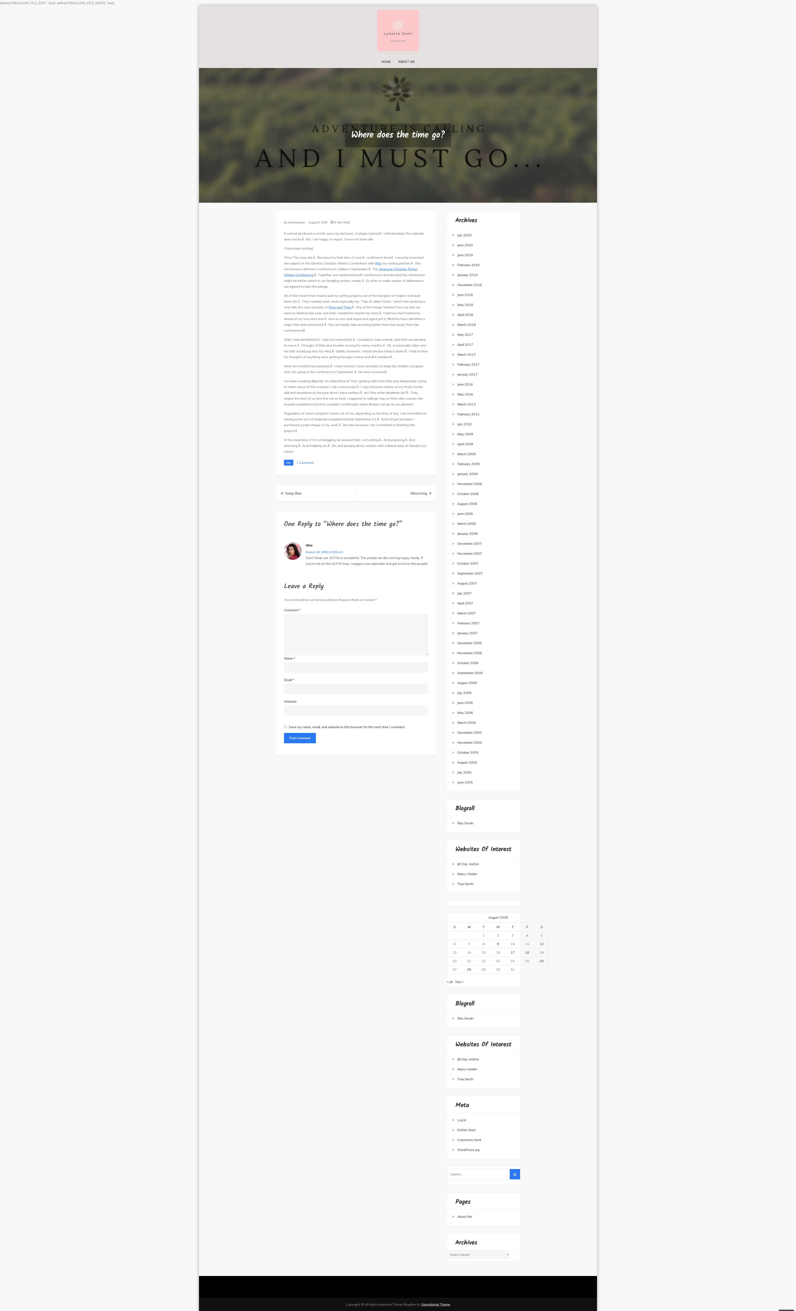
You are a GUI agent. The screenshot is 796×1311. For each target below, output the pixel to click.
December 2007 (469, 543)
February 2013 (468, 414)
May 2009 (465, 434)
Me (288, 463)
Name (289, 658)
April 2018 (465, 315)
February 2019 (468, 265)
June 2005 (465, 782)
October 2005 (467, 752)
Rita (378, 263)
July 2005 (464, 772)
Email (289, 680)
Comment (292, 610)
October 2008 (467, 494)
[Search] (515, 1174)
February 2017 (468, 364)
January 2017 (467, 374)
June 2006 (465, 703)
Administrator (296, 222)
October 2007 (467, 563)
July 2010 (464, 424)
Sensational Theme (435, 1304)
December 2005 (469, 732)
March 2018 (466, 325)
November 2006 (469, 653)
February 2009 (468, 464)
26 (542, 961)
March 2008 (466, 523)
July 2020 (464, 235)
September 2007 (470, 573)
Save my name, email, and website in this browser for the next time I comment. (347, 727)
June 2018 (465, 295)
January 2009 (467, 474)
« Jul (450, 982)
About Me (406, 62)
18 (527, 952)
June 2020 (465, 245)
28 (469, 969)
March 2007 (466, 613)
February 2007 (468, 623)
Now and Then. (340, 307)
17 (513, 952)
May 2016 (465, 394)
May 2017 (465, 334)
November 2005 (469, 742)
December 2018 (469, 285)
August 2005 (467, 762)
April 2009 (465, 444)
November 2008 (469, 484)
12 (542, 944)
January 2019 (467, 275)
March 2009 (466, 454)
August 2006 (467, 683)
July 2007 (464, 593)
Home (386, 62)
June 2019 (465, 255)
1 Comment (305, 463)
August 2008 (467, 504)
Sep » (459, 982)
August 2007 (467, 583)
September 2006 (470, 673)
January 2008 (467, 533)
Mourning (419, 493)
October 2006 (467, 663)
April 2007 (465, 603)
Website (290, 701)
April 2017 (465, 344)
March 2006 (466, 722)
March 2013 (466, 404)
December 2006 (469, 643)
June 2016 (465, 384)
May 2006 (465, 713)
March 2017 (466, 354)
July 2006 (464, 693)
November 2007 (469, 553)
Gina (309, 545)
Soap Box (293, 493)
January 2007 (467, 633)
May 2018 (465, 305)
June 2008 (465, 514)
